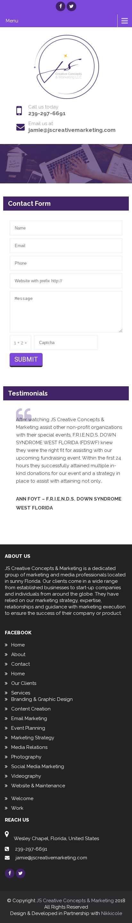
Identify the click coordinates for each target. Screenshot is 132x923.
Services (20, 693)
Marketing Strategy (32, 738)
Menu (12, 21)
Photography (26, 757)
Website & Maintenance (38, 786)
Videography (26, 776)
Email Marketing (29, 718)
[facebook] (60, 6)
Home (18, 645)
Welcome (22, 798)
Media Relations (29, 747)
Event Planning (28, 728)
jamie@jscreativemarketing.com (72, 130)
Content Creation (31, 709)
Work (17, 808)
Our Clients (23, 683)
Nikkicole (111, 913)
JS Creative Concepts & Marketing (75, 900)
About (18, 654)
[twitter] (71, 6)
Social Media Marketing (37, 766)
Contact (20, 664)
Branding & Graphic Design (42, 699)
